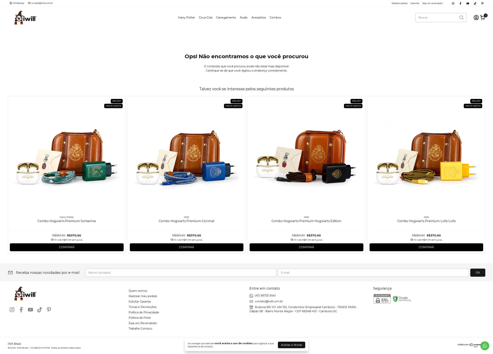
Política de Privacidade (144, 312)
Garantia (415, 3)
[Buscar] (461, 17)
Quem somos (138, 290)
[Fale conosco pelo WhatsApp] (484, 345)
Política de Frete (140, 317)
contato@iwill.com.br (42, 3)
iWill (186, 217)
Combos (275, 17)
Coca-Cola (205, 17)
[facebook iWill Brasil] (460, 3)
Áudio (244, 17)
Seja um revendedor (432, 3)
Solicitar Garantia (140, 301)
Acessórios (259, 17)
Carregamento (226, 17)
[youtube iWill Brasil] (468, 3)
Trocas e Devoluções (143, 307)
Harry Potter (186, 17)
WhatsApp (18, 3)
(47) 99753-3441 (265, 295)
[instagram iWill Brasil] (453, 3)
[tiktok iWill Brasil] (475, 3)
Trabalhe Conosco (140, 328)
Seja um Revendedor (143, 323)
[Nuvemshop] (471, 346)
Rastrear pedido (399, 3)
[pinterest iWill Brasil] (482, 3)
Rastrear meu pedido (143, 296)
